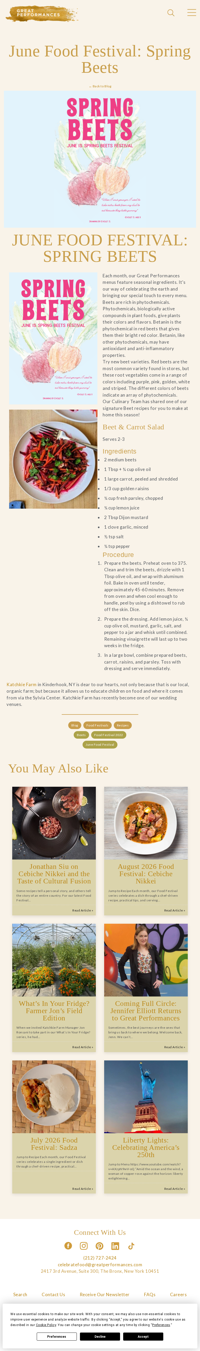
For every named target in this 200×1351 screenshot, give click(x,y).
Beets (81, 735)
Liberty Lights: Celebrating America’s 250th (146, 1147)
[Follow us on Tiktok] (131, 1251)
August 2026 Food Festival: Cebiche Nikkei (146, 873)
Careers (178, 1294)
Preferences (56, 1337)
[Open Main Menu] (191, 13)
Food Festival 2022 (108, 735)
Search (20, 1294)
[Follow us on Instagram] (84, 1251)
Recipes (123, 725)
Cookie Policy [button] (46, 1325)
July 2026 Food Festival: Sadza (54, 1143)
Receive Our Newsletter (105, 1294)
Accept (143, 1337)
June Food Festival (100, 744)
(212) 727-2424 (99, 1258)
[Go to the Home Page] (42, 14)
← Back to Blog (100, 86)
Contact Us (53, 1294)
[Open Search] (171, 13)
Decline (100, 1337)
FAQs (149, 1294)
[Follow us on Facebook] (68, 1251)
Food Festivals (97, 725)
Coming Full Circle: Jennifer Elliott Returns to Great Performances (146, 1010)
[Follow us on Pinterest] (100, 1251)
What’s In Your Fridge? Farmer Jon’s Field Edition (54, 1010)
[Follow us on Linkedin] (115, 1251)
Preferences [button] (161, 1325)
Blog (74, 725)
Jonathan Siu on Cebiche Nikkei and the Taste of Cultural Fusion (54, 873)
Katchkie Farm (22, 684)
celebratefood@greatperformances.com (100, 1264)
